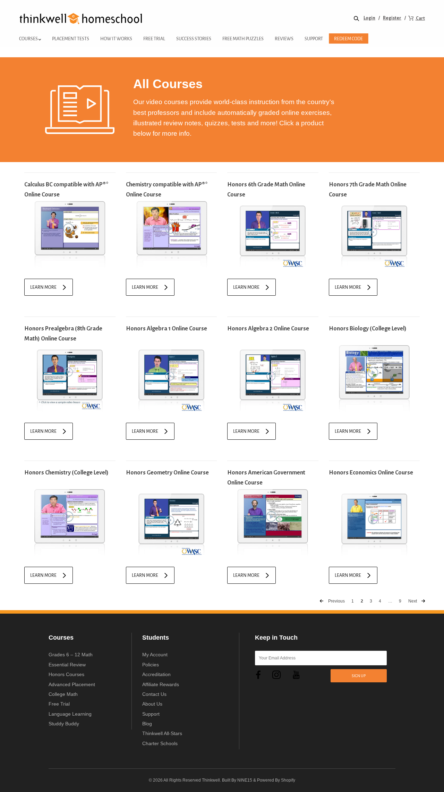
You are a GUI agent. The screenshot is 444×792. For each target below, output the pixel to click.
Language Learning (70, 714)
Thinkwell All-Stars (162, 733)
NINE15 (244, 780)
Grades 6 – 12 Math (71, 654)
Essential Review (67, 664)
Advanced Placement (72, 684)
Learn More (43, 287)
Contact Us (154, 694)
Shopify (288, 780)
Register (392, 18)
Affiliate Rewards (160, 684)
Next (413, 601)
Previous (336, 601)
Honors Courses (66, 674)
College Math (63, 694)
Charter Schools (160, 743)
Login (369, 18)
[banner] (81, 18)
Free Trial (59, 704)
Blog (147, 723)
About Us (152, 704)
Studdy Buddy (64, 723)
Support (151, 714)
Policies (150, 664)
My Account (155, 654)
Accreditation (156, 674)
